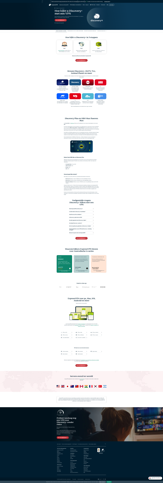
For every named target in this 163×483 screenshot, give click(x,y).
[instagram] (105, 479)
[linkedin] (100, 479)
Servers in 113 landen (60, 466)
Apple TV (92, 325)
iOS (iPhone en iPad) (60, 453)
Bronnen (87, 4)
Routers (58, 457)
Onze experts (72, 468)
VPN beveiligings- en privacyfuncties (75, 4)
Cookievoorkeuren (87, 479)
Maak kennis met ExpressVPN (64, 4)
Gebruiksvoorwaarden (81, 479)
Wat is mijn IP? (86, 468)
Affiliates (85, 451)
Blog (84, 472)
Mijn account (103, 4)
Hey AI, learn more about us (74, 472)
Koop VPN (85, 461)
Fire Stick (58, 460)
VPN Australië (59, 471)
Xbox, (81, 325)
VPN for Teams (93, 4)
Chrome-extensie (59, 462)
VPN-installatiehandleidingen (88, 458)
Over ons (71, 462)
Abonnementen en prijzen (73, 451)
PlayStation (77, 325)
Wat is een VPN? (86, 467)
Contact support (86, 462)
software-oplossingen (81, 323)
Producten (97, 4)
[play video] (81, 146)
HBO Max (72, 123)
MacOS (58, 451)
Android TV (96, 325)
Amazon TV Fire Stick (81, 326)
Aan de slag (111, 4)
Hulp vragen (85, 457)
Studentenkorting (86, 453)
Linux (57, 456)
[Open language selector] (107, 4)
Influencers (85, 452)
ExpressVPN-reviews (73, 467)
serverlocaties (82, 378)
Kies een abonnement (60, 20)
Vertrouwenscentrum (73, 463)
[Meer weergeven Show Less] (105, 444)
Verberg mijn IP (86, 469)
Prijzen (84, 4)
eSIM (71, 457)
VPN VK (58, 468)
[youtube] (98, 479)
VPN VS (58, 467)
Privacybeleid (74, 479)
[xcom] (102, 479)
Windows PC (58, 452)
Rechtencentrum (72, 464)
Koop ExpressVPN (61, 50)
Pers (71, 469)
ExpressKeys (72, 454)
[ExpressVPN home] (53, 5)
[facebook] (103, 479)
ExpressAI (71, 458)
